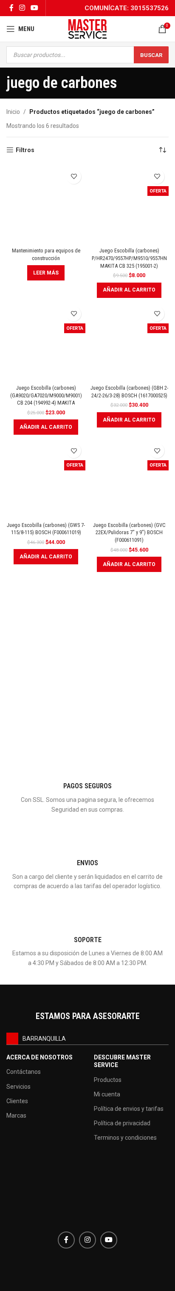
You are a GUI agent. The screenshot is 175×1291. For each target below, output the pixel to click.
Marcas (16, 1115)
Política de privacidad (122, 1123)
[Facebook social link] (11, 7)
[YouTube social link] (34, 7)
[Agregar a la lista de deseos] (73, 176)
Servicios (18, 1086)
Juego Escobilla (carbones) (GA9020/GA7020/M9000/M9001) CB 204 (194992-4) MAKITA (46, 395)
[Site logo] (87, 28)
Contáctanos (23, 1071)
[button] (129, 290)
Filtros (25, 150)
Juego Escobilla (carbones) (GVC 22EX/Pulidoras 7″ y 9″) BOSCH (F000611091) (129, 532)
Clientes (17, 1101)
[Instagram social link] (22, 7)
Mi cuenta (107, 1094)
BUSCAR (151, 55)
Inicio (13, 111)
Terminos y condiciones (125, 1137)
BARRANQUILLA (44, 1038)
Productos (107, 1079)
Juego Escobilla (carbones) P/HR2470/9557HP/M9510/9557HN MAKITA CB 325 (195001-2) (129, 258)
